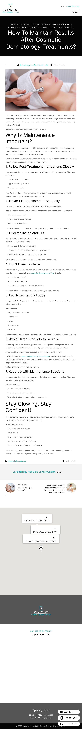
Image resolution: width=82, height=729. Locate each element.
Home (13, 24)
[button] (41, 548)
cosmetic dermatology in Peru (42, 273)
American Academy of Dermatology (35, 356)
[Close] (54, 537)
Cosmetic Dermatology (33, 24)
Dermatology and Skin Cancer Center (34, 65)
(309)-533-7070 (73, 6)
